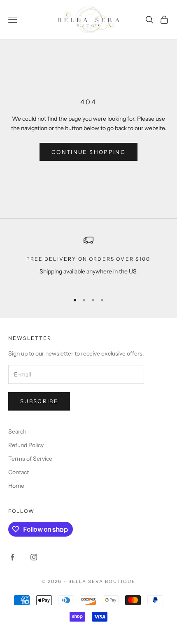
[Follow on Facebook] (12, 557)
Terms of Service (30, 458)
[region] (88, 260)
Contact (18, 472)
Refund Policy (26, 445)
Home (16, 485)
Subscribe (39, 401)
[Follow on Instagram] (34, 557)
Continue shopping (88, 152)
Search (17, 431)
